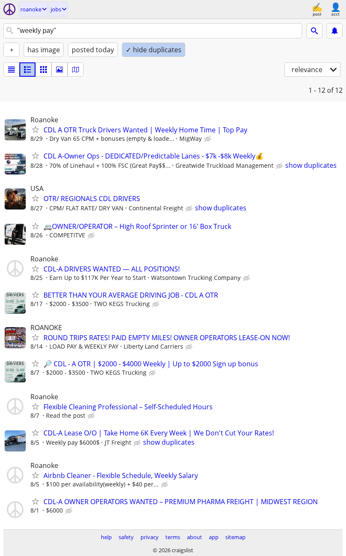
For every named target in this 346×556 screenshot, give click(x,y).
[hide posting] (208, 139)
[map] (76, 69)
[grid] (43, 69)
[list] (11, 69)
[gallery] (59, 69)
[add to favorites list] (35, 129)
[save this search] (335, 30)
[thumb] (27, 69)
